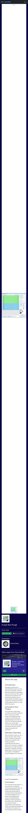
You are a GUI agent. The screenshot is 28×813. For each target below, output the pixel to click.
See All (15, 675)
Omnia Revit (14, 779)
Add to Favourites (19, 633)
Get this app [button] (7, 633)
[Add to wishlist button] (23, 671)
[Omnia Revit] (10, 646)
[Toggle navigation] (25, 2)
